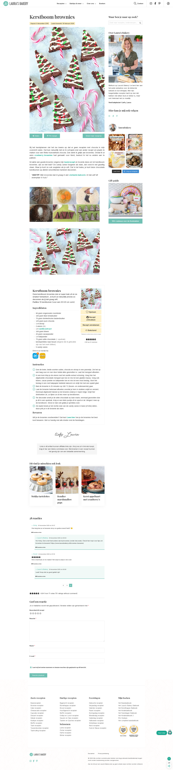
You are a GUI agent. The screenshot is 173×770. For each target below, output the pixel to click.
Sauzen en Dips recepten (69, 718)
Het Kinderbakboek (125, 710)
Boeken (102, 4)
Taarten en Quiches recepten (70, 721)
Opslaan (92, 312)
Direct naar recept (93, 136)
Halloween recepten (96, 721)
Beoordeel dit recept (37, 610)
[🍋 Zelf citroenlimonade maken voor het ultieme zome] (117, 160)
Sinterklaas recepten (96, 723)
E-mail (33, 656)
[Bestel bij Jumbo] (42, 356)
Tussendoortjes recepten (40, 728)
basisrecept (69, 162)
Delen (37, 136)
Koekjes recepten (37, 721)
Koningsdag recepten (96, 713)
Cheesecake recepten (38, 710)
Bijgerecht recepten (67, 703)
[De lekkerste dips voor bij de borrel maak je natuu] (134, 142)
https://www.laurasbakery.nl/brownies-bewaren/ (67, 543)
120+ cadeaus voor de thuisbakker (125, 221)
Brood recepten (65, 708)
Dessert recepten (37, 716)
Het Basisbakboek (124, 703)
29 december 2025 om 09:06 (57, 569)
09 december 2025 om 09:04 (57, 538)
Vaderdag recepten (96, 718)
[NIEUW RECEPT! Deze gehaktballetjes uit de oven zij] (134, 160)
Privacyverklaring (103, 753)
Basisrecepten (36, 703)
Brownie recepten (37, 705)
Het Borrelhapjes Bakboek (127, 708)
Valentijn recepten (95, 708)
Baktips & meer (76, 4)
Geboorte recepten (96, 703)
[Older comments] (63, 585)
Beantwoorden (37, 532)
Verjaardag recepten (96, 705)
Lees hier (71, 417)
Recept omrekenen (91, 325)
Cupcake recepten (37, 713)
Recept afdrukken (91, 318)
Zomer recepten (65, 730)
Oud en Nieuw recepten (97, 728)
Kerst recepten (94, 726)
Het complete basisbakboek (128, 721)
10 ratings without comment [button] (66, 593)
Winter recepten (65, 735)
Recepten (60, 4)
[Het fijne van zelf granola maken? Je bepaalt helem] (117, 142)
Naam (32, 646)
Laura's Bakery (15, 3)
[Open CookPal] (170, 733)
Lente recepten (65, 728)
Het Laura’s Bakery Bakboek (128, 705)
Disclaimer (91, 753)
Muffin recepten (36, 723)
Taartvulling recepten (38, 731)
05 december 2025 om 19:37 (46, 525)
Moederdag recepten (96, 716)
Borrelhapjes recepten (68, 705)
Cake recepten (36, 708)
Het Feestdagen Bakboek (127, 713)
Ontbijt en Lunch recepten (69, 716)
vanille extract (45, 329)
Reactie (33, 618)
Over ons (90, 4)
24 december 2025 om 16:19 (46, 554)
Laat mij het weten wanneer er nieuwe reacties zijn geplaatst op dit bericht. (59, 667)
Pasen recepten (94, 710)
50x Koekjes (122, 718)
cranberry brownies (43, 155)
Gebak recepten (36, 718)
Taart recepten (36, 726)
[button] (87, 339)
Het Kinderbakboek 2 (126, 716)
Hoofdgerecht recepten (68, 710)
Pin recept (53, 136)
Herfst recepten (65, 733)
